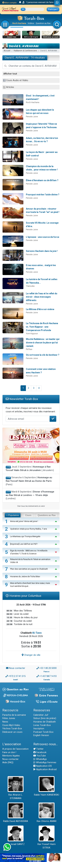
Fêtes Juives (8, 718)
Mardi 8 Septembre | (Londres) (30, 495)
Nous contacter (17, 668)
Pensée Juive (32, 116)
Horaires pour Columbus (25, 595)
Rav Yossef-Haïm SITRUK (47, 846)
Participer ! (53, 9)
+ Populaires (12, 515)
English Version (41, 735)
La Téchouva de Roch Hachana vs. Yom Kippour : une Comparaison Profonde (42, 326)
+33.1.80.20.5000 (48, 668)
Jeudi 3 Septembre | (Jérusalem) (30, 468)
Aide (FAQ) (7, 762)
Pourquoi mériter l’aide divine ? (42, 194)
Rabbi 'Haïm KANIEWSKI (46, 795)
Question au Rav (43, 23)
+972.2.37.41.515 (17, 676)
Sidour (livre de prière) (44, 718)
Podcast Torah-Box (43, 732)
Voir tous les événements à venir (31, 506)
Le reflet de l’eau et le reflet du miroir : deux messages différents (41, 297)
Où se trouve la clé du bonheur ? (42, 355)
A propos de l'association (15, 749)
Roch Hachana (19, 23)
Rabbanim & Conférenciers (25, 51)
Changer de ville (32, 655)
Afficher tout (10, 73)
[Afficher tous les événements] (20, 2)
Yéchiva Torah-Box (12, 728)
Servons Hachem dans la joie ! (42, 251)
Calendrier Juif (40, 715)
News (5, 721)
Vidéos (31, 23)
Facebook (41, 752)
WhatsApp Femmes (45, 762)
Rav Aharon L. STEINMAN (15, 797)
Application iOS (43, 766)
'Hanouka (30, 286)
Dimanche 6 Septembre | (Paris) (29, 481)
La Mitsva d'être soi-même (40, 309)
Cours (28, 515)
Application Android (46, 769)
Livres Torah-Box (42, 725)
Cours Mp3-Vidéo (11, 725)
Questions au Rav (47, 515)
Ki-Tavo (37, 632)
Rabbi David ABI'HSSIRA (15, 821)
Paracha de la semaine (14, 715)
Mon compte (10, 2)
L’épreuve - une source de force (42, 237)
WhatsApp (41, 759)
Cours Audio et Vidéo (17, 80)
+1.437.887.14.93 (48, 676)
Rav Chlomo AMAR (46, 821)
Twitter (40, 749)
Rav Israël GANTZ (15, 844)
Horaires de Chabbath (44, 721)
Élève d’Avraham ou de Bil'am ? (42, 180)
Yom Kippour (32, 333)
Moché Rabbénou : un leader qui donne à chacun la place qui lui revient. (42, 342)
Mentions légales (11, 755)
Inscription (38, 728)
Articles (10, 87)
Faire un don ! (9, 752)
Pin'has (29, 349)
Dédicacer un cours (12, 732)
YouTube (41, 755)
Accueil (7, 51)
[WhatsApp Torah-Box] (57, 2)
